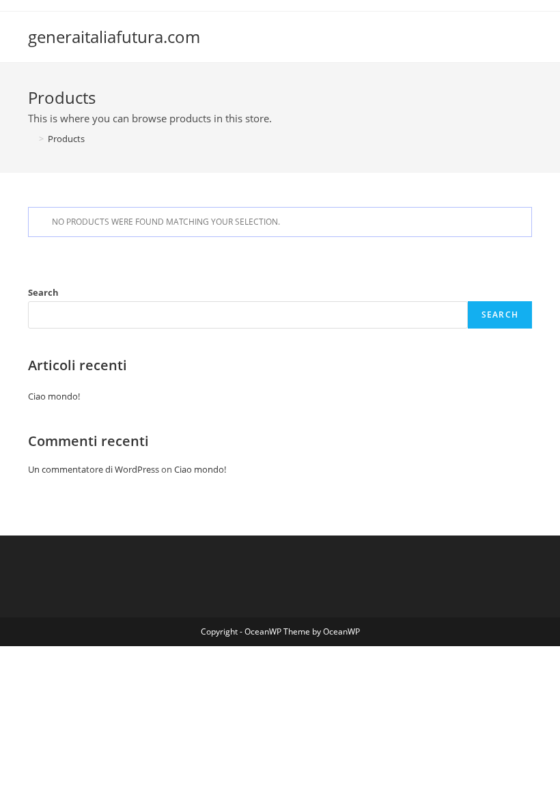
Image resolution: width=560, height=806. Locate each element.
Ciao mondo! (54, 396)
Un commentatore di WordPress (93, 469)
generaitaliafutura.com (114, 36)
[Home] (31, 139)
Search (43, 292)
